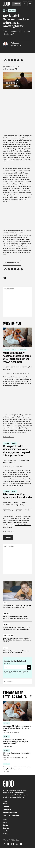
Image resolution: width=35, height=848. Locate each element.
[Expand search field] (25, 4)
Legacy (14, 350)
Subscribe (17, 3)
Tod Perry (16, 43)
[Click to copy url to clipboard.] (22, 60)
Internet (6, 624)
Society (5, 825)
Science (6, 828)
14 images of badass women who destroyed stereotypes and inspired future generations (16, 451)
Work (5, 603)
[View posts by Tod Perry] (5, 44)
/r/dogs (18, 419)
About (5, 804)
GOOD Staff (15, 373)
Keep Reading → (8, 437)
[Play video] (17, 80)
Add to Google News (13, 263)
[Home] (4, 10)
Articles (11, 10)
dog (16, 386)
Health (5, 831)
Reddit (19, 417)
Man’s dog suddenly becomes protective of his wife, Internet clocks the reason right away (17, 357)
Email (7, 664)
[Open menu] (30, 4)
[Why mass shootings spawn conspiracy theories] (17, 755)
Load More (7, 537)
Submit (29, 668)
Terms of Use (25, 671)
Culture (5, 834)
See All (31, 696)
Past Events (23, 350)
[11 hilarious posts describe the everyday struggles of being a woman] (17, 768)
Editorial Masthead (10, 813)
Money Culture (8, 635)
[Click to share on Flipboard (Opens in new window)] (15, 60)
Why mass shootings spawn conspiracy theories (17, 496)
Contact (6, 807)
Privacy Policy (8, 673)
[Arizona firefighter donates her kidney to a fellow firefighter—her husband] (17, 649)
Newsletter (7, 810)
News (5, 822)
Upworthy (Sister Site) (11, 815)
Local (5, 648)
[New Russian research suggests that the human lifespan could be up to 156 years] (17, 615)
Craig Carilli (7, 467)
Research (6, 614)
